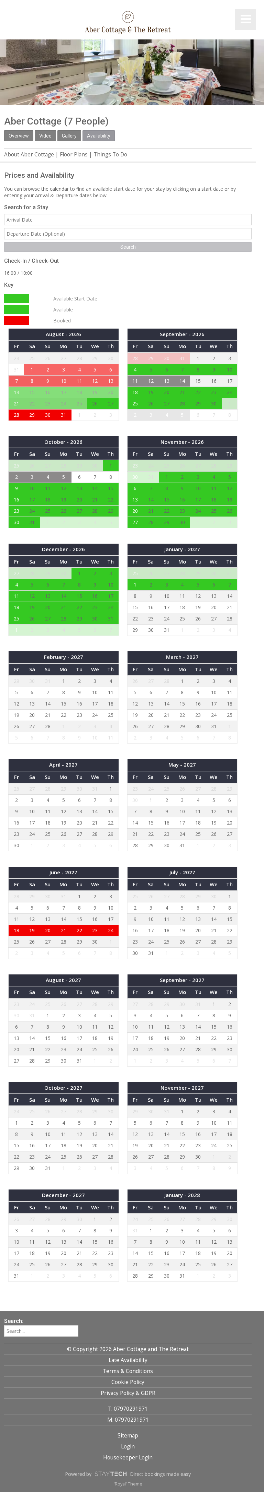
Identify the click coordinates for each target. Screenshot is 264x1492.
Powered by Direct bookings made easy (128, 1474)
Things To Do (110, 154)
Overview (19, 136)
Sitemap (128, 1435)
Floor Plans (74, 154)
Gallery (69, 136)
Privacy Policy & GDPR (128, 1393)
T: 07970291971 (128, 1408)
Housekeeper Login (128, 1457)
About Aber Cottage (29, 154)
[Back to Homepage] (127, 23)
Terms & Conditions (128, 1371)
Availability (98, 136)
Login (128, 1446)
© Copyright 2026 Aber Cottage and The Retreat (128, 1349)
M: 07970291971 (128, 1419)
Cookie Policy (127, 1382)
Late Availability (128, 1360)
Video (45, 136)
